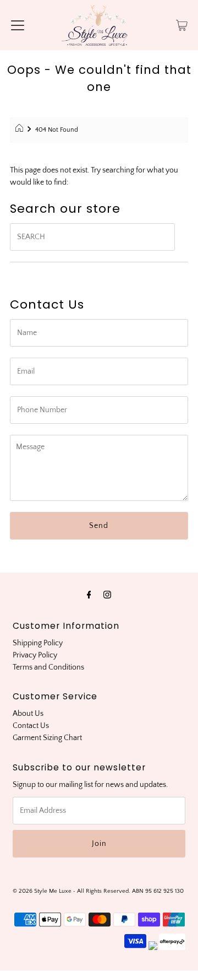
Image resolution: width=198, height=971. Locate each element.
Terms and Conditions (48, 667)
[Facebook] (89, 595)
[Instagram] (107, 595)
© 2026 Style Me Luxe (43, 890)
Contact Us (31, 725)
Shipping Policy (38, 643)
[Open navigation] (17, 25)
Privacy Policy (35, 655)
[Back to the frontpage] (20, 130)
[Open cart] (181, 25)
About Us (28, 713)
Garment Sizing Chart (47, 737)
